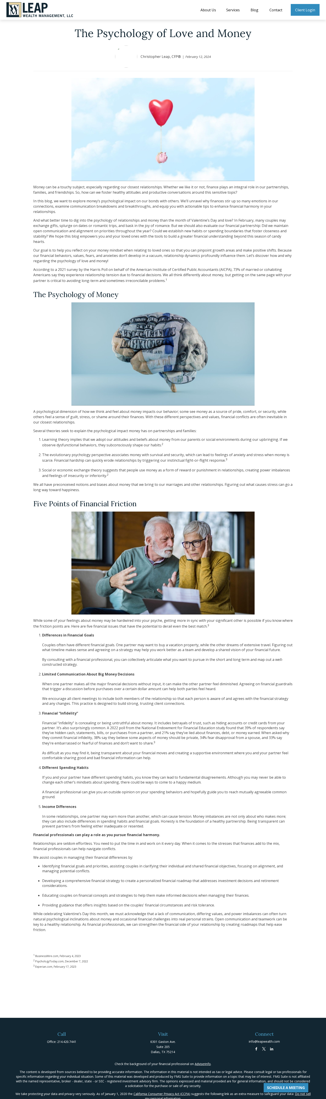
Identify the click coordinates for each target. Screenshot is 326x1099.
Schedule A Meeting (286, 1087)
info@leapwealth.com (264, 1041)
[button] (208, 10)
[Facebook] (256, 1049)
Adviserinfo (203, 1064)
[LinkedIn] (272, 1049)
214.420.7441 (66, 1042)
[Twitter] (264, 1049)
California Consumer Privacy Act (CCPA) (162, 1094)
